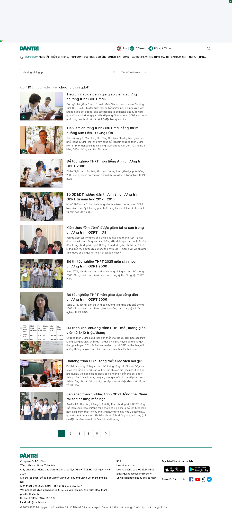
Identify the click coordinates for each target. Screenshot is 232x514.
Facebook (191, 479)
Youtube (197, 479)
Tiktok (203, 479)
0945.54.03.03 (146, 469)
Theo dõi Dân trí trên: (174, 479)
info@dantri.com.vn (38, 502)
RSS (119, 461)
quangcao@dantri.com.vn (137, 473)
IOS (174, 469)
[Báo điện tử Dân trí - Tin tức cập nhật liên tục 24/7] (29, 48)
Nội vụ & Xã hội (162, 48)
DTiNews (141, 48)
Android (199, 469)
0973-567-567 (73, 485)
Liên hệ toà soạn (126, 465)
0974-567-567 (47, 498)
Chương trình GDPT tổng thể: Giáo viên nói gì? (104, 361)
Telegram (209, 479)
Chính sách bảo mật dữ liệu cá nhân (136, 477)
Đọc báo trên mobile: (178, 461)
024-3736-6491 (42, 485)
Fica (125, 48)
